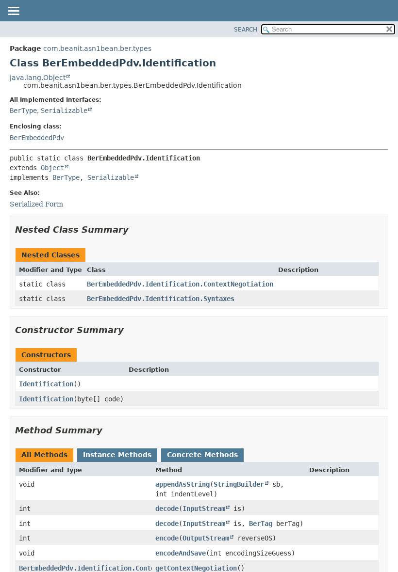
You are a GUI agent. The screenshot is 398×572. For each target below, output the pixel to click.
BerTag (260, 523)
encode (167, 538)
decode (167, 508)
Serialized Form (36, 204)
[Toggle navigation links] (13, 11)
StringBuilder (239, 484)
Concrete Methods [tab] (202, 455)
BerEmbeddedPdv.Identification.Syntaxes (160, 298)
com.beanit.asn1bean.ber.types (97, 48)
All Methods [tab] (44, 455)
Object (52, 168)
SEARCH (245, 29)
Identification (46, 384)
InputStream (203, 508)
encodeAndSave (180, 553)
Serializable (64, 110)
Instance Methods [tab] (117, 455)
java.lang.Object (38, 77)
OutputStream (205, 538)
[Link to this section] (135, 229)
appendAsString (182, 484)
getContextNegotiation (196, 568)
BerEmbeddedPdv (37, 138)
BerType (23, 110)
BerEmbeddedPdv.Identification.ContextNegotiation (180, 284)
